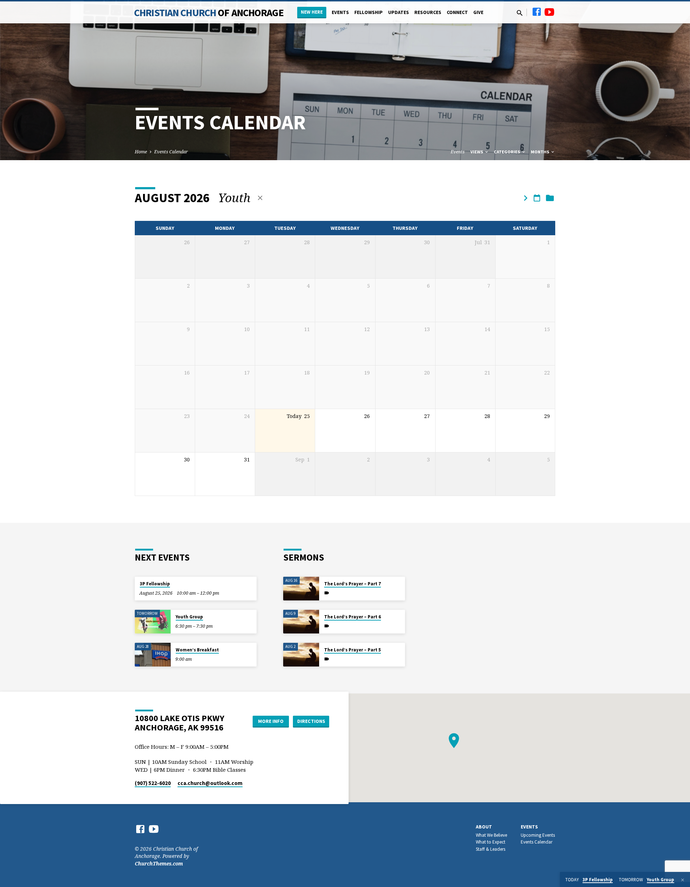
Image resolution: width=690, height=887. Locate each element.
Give (478, 12)
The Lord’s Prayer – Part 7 (352, 584)
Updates (398, 12)
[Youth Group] (153, 622)
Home (141, 152)
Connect (457, 12)
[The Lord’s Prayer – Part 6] (301, 622)
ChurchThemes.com (159, 863)
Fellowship (368, 12)
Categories (507, 151)
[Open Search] (520, 13)
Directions (311, 721)
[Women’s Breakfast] (153, 655)
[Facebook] (536, 11)
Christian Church (209, 12)
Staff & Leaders (490, 849)
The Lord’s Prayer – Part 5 (352, 650)
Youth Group (189, 617)
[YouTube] (549, 11)
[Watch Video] (327, 593)
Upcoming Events (538, 835)
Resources (427, 12)
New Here (312, 12)
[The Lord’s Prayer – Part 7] (301, 589)
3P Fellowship (155, 584)
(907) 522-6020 (153, 783)
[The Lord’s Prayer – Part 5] (301, 655)
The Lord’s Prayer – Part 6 (352, 617)
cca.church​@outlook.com (210, 783)
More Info (271, 721)
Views (477, 151)
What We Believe (491, 835)
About (484, 827)
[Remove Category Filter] (260, 197)
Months (540, 151)
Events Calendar (171, 152)
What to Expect (490, 842)
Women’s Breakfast (197, 650)
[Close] (682, 880)
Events (340, 12)
